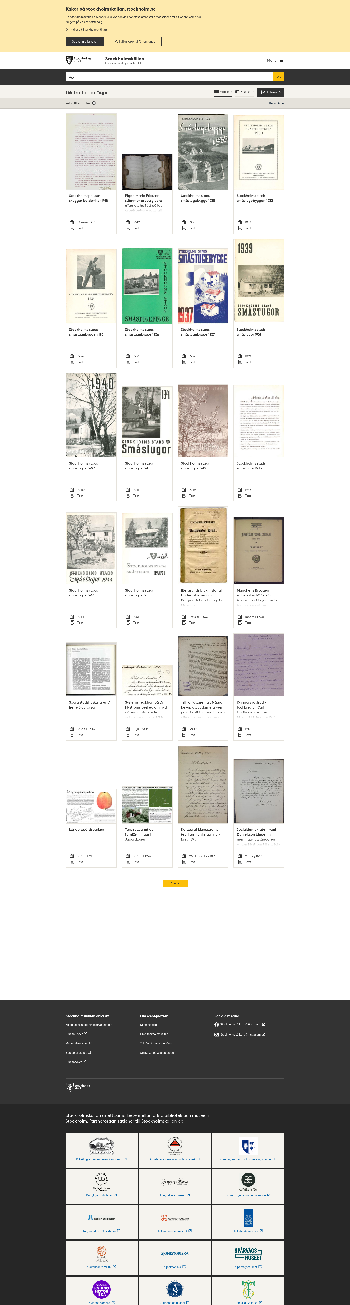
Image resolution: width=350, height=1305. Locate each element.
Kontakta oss (148, 1024)
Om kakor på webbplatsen (157, 1052)
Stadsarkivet (74, 1062)
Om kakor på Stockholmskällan (86, 29)
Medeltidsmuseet (77, 1043)
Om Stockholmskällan (154, 1034)
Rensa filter (276, 103)
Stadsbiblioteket (76, 1052)
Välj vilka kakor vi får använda (135, 41)
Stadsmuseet (74, 1034)
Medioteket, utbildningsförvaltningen (89, 1024)
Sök (278, 77)
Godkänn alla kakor (85, 41)
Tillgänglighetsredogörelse (157, 1043)
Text (89, 103)
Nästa (175, 883)
